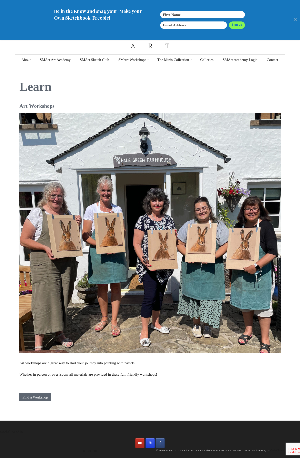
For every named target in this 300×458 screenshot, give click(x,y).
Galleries (206, 60)
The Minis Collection (173, 60)
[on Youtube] (139, 443)
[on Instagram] (150, 443)
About (26, 60)
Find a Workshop (35, 397)
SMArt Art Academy (55, 60)
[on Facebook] (160, 443)
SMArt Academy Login (240, 60)
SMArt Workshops (132, 60)
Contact (272, 60)
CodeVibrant (277, 450)
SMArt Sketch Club (94, 60)
